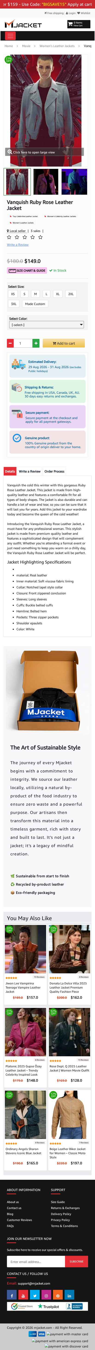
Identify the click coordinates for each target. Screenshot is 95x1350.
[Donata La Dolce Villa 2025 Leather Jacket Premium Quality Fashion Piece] (69, 949)
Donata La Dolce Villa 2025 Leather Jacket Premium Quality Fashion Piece (68, 987)
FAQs (10, 1226)
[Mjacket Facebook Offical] (12, 1295)
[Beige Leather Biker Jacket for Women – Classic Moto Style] (69, 1114)
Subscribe (76, 1261)
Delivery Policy (61, 1214)
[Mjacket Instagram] (46, 1295)
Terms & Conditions (64, 1226)
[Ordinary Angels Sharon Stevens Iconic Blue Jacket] (25, 1114)
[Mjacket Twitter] (35, 1295)
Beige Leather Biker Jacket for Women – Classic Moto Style (68, 1153)
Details (10, 471)
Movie (26, 46)
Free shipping (55, 13)
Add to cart (65, 343)
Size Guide (58, 1202)
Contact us (14, 1208)
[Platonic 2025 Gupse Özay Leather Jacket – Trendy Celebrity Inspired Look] (25, 1032)
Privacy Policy (60, 1220)
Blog (10, 1214)
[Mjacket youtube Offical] (23, 1295)
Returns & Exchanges (65, 1208)
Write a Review (30, 471)
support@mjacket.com (34, 1283)
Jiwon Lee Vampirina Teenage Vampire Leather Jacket (23, 987)
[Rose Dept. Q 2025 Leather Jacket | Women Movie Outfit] (69, 1032)
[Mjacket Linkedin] (69, 1295)
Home (9, 46)
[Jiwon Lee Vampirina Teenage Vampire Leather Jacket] (25, 949)
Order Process (54, 471)
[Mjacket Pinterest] (58, 1295)
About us (13, 1202)
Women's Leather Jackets (57, 46)
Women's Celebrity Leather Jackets (61, 216)
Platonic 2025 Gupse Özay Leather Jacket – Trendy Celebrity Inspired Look (24, 1070)
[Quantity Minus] (10, 343)
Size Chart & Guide (30, 270)
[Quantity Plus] (36, 343)
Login (72, 13)
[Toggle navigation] (10, 36)
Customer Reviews (19, 1220)
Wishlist (85, 13)
